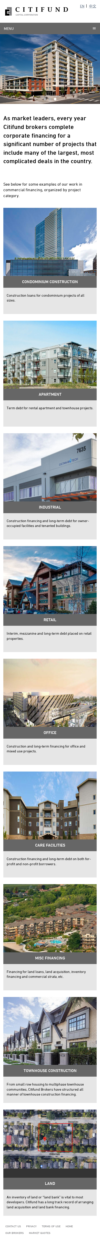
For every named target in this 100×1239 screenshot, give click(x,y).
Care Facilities (50, 845)
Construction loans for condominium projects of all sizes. (45, 298)
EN (82, 6)
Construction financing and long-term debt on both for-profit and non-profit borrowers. (49, 861)
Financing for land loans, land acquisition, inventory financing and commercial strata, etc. (46, 974)
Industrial (50, 507)
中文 (92, 6)
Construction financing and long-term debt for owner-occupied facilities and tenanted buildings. (48, 523)
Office (50, 732)
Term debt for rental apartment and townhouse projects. (50, 408)
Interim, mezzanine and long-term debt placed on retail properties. (49, 636)
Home (69, 1226)
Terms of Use (51, 1226)
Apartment (50, 394)
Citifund (36, 11)
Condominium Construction (50, 281)
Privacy (31, 1226)
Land (50, 1183)
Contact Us (13, 1226)
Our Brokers (14, 1232)
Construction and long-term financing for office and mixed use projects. (46, 748)
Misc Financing (50, 958)
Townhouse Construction (50, 1070)
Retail (50, 619)
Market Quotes (40, 1232)
